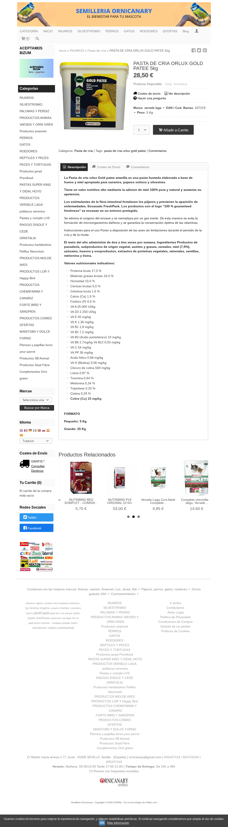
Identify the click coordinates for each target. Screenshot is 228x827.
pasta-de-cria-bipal (61, 618)
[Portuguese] (39, 431)
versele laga (152, 108)
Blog (186, 31)
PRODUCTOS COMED (36, 318)
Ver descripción (179, 93)
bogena (45, 608)
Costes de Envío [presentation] (108, 167)
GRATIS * (38, 461)
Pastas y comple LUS (35, 218)
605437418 (114, 762)
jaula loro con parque (61, 613)
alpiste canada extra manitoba (52, 603)
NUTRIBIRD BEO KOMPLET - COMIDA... (81, 501)
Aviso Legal (175, 612)
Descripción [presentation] (76, 167)
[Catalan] (22, 436)
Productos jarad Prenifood (31, 174)
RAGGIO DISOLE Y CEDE (33, 228)
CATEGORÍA (29, 31)
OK (102, 823)
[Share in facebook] (193, 50)
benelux (34, 608)
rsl (73, 618)
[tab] (74, 167)
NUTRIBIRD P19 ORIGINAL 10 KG (119, 501)
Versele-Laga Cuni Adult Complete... (158, 501)
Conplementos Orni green (33, 375)
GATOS (129, 31)
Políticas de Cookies (175, 631)
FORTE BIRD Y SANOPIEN (30, 308)
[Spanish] (48, 431)
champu (64, 608)
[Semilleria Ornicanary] (114, 14)
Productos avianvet (33, 131)
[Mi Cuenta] (196, 31)
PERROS (112, 31)
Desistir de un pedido (175, 626)
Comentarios (158, 151)
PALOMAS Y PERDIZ (34, 111)
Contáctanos (175, 607)
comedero (75, 608)
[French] (26, 431)
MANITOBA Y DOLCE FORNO (35, 335)
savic (74, 623)
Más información (118, 823)
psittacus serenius (32, 211)
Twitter (32, 517)
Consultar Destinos (38, 468)
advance (30, 603)
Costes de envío (149, 93)
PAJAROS (65, 31)
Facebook (34, 528)
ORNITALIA (28, 238)
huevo (29, 613)
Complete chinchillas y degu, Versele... (196, 501)
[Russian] (43, 431)
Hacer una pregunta (152, 98)
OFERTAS (170, 31)
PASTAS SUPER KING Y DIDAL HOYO (35, 188)
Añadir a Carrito (175, 130)
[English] (21, 431)
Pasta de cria (83, 151)
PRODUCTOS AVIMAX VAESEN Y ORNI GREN (36, 121)
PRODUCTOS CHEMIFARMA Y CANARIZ (31, 291)
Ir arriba (175, 603)
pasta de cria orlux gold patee (125, 151)
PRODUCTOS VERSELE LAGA (31, 201)
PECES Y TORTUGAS (35, 164)
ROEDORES (148, 31)
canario (55, 608)
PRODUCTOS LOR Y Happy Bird (35, 275)
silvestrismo (39, 627)
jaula (46, 613)
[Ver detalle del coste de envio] (25, 464)
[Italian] (35, 431)
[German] (30, 431)
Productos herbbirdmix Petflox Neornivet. (35, 248)
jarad (38, 613)
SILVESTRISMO (88, 31)
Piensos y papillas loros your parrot (36, 348)
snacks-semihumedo (60, 627)
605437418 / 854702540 (181, 757)
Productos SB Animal (34, 358)
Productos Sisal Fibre (35, 365)
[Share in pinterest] (205, 50)
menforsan (43, 618)
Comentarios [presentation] (139, 167)
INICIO (48, 31)
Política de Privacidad (175, 617)
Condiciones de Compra (176, 621)
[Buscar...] (37, 39)
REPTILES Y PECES (34, 158)
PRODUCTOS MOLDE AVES (35, 261)
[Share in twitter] (199, 50)
